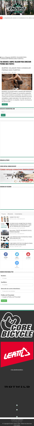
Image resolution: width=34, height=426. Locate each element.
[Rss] (12, 422)
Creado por (14, 419)
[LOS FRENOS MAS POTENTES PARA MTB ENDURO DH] (5, 239)
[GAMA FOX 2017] (5, 219)
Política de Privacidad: (7, 295)
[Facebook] (13, 422)
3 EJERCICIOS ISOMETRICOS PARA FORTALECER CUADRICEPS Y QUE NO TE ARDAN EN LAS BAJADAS (20, 225)
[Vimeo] (20, 422)
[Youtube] (18, 422)
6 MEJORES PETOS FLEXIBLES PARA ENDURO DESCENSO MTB (21, 244)
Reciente (10, 214)
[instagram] (21, 422)
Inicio (3, 57)
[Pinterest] (16, 422)
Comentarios (18, 214)
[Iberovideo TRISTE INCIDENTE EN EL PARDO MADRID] (5, 232)
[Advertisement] (17, 39)
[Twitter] (15, 422)
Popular (3, 214)
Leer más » (5, 104)
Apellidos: (4, 282)
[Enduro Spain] (17, 7)
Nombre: (3, 275)
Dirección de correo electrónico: (10, 288)
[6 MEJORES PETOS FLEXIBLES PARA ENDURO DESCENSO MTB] (5, 245)
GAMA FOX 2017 (14, 217)
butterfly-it (20, 419)
